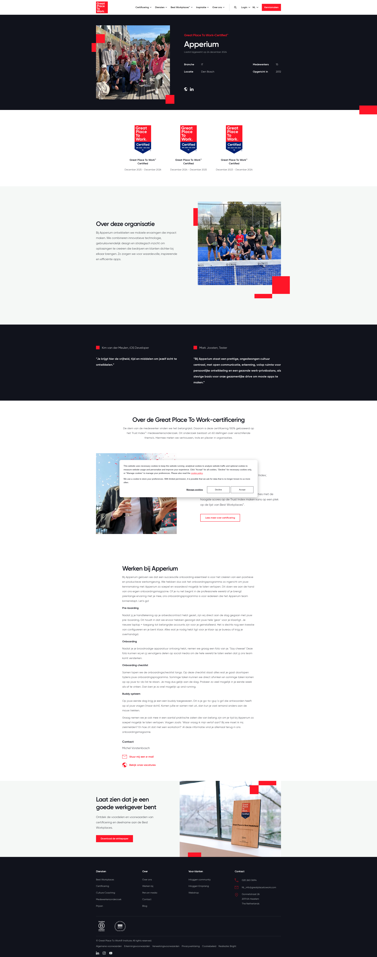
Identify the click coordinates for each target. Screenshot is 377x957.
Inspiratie (201, 7)
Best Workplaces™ (180, 7)
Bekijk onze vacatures (142, 765)
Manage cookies (194, 489)
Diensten (159, 7)
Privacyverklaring (191, 946)
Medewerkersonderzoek (108, 899)
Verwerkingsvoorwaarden (165, 946)
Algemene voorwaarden (109, 946)
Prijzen (99, 906)
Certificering (142, 7)
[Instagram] (104, 953)
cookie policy (197, 473)
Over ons (217, 7)
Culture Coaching (105, 893)
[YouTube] (110, 953)
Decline (218, 489)
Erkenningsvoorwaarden (137, 946)
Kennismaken (271, 7)
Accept (242, 489)
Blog (144, 906)
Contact (146, 899)
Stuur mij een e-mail (141, 756)
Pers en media (149, 893)
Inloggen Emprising (198, 886)
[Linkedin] (97, 953)
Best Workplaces (105, 879)
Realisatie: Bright (227, 946)
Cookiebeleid (209, 946)
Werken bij (147, 886)
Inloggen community (199, 879)
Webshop (193, 893)
